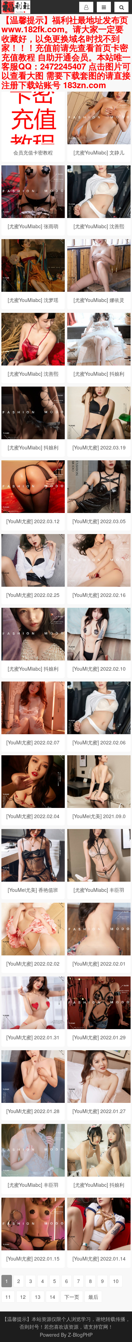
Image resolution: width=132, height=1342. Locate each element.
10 (116, 1280)
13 (37, 1296)
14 (52, 1296)
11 (8, 1296)
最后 (93, 1296)
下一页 (71, 1296)
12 (23, 1296)
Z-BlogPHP (80, 1334)
